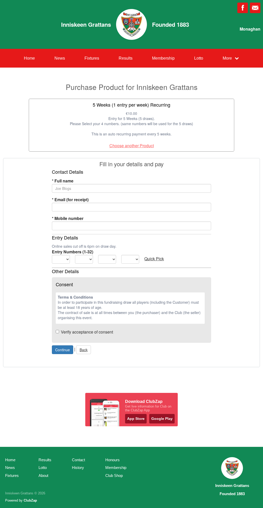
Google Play (162, 419)
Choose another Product (131, 146)
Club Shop (114, 475)
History (78, 467)
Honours (112, 460)
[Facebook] (242, 8)
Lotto (198, 58)
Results (126, 58)
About (43, 475)
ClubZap (30, 500)
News (59, 58)
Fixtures (91, 58)
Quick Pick (154, 259)
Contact (78, 460)
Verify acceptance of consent (87, 332)
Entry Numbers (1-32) (72, 252)
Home (29, 58)
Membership (163, 58)
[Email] (255, 8)
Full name (62, 181)
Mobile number (67, 218)
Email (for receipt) (70, 199)
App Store (136, 419)
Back (84, 349)
